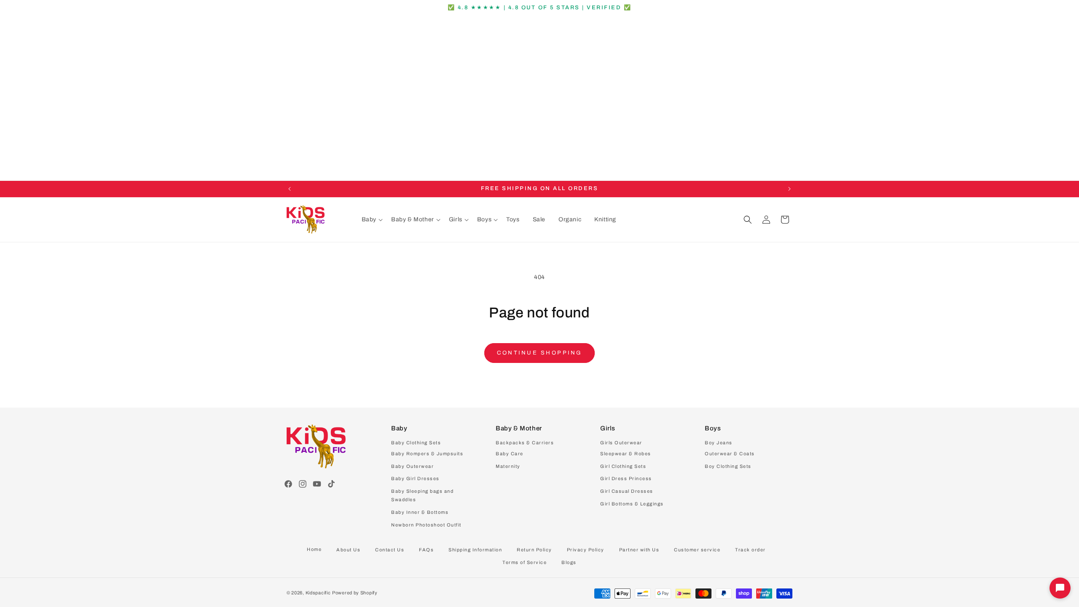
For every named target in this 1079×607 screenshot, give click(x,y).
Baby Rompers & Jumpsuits (427, 453)
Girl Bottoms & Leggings (632, 503)
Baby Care (509, 453)
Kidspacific (318, 592)
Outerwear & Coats (730, 453)
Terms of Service (524, 562)
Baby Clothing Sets (416, 442)
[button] (372, 219)
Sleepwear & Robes (625, 453)
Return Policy (534, 549)
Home (314, 549)
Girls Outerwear (621, 442)
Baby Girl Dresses (415, 478)
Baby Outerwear (412, 466)
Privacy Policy (585, 549)
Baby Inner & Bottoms (419, 512)
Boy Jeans (719, 442)
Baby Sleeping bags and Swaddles (422, 495)
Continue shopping (539, 353)
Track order (750, 549)
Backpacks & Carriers (525, 442)
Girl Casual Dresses (626, 491)
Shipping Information (475, 549)
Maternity (508, 466)
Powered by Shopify (355, 592)
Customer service (697, 549)
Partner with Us (639, 549)
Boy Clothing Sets (728, 466)
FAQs (426, 549)
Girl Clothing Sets (623, 466)
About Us (348, 549)
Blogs (569, 562)
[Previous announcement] (289, 189)
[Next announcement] (789, 189)
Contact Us (389, 549)
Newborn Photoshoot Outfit (426, 524)
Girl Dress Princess (626, 478)
